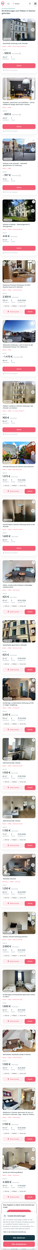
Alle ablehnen (19, 1238)
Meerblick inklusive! (9, 879)
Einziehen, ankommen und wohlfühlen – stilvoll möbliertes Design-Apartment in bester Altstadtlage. (18, 104)
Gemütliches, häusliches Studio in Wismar (17, 1054)
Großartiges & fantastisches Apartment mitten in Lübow (19, 995)
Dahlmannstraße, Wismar (11, 763)
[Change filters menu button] (30, 4)
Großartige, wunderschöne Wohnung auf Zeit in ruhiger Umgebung (18, 704)
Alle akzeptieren (19, 1244)
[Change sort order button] (8, 3)
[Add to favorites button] (33, 20)
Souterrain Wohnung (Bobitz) (13, 1172)
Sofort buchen (14, 311)
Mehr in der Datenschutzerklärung (14, 1232)
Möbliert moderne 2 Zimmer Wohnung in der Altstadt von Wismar (18, 407)
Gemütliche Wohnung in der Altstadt (15, 43)
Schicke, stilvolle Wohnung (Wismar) (15, 937)
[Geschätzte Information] (20, 53)
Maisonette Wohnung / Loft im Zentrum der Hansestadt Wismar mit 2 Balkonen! (18, 346)
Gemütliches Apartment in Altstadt (15, 645)
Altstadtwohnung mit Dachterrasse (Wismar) (18, 467)
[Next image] (33, 30)
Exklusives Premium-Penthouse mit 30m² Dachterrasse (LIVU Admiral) (17, 286)
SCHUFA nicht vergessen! (11, 70)
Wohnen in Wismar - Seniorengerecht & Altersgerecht (16, 225)
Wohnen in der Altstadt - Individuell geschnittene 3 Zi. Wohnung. (15, 164)
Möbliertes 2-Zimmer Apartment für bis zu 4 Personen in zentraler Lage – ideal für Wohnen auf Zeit (19, 1114)
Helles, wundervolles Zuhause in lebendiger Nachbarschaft (17, 586)
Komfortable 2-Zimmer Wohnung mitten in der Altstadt (19, 525)
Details (19, 65)
